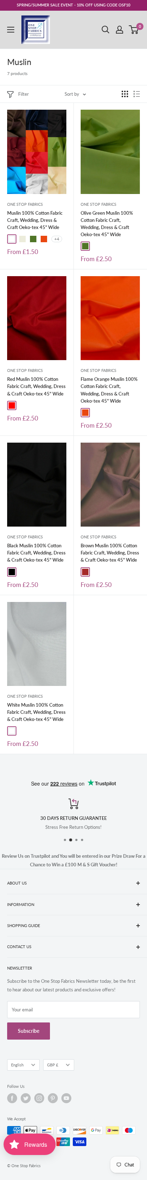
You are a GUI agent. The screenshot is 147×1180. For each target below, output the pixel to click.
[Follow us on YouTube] (66, 1098)
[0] (134, 29)
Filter (23, 94)
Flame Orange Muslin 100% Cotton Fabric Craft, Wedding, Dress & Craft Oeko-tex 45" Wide (109, 389)
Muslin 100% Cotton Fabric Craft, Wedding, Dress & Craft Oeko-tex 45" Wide (34, 220)
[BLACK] (12, 572)
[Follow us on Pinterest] (53, 1098)
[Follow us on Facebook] (12, 1098)
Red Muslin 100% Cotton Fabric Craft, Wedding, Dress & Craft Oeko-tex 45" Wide (36, 386)
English (17, 1064)
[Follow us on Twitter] (26, 1098)
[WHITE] (12, 239)
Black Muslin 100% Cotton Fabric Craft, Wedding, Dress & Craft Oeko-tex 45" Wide (36, 553)
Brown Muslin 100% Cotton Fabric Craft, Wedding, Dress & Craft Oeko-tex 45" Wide (110, 553)
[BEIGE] (22, 239)
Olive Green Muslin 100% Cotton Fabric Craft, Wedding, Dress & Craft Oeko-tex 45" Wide (107, 223)
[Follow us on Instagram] (39, 1098)
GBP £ (52, 1064)
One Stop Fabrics (25, 204)
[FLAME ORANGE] (44, 239)
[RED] (12, 405)
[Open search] (106, 30)
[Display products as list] (136, 94)
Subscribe (28, 1031)
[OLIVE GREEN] (33, 239)
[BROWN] (85, 572)
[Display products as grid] (125, 94)
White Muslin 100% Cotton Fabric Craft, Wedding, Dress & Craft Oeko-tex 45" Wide (36, 712)
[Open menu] (10, 30)
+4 (56, 239)
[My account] (119, 30)
